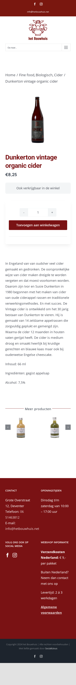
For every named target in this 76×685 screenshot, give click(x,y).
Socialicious (51, 648)
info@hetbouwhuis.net (38, 11)
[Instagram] (15, 555)
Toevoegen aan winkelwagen (38, 225)
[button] (8, 427)
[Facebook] (7, 555)
